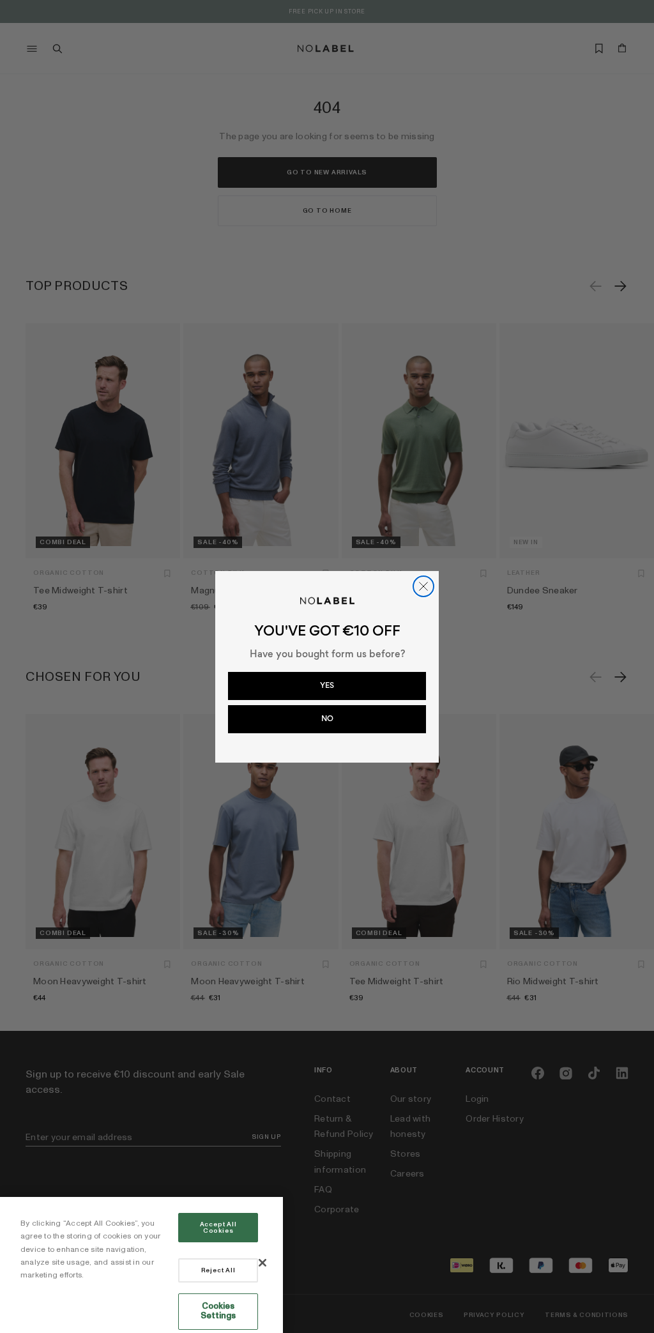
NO (327, 718)
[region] (141, 1265)
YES (327, 685)
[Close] (262, 1263)
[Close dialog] (423, 586)
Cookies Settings (218, 1311)
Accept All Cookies (218, 1227)
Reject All (218, 1270)
